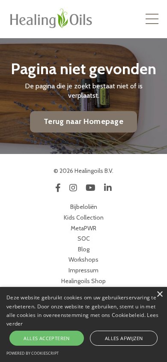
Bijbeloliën (83, 207)
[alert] (83, 324)
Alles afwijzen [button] (124, 338)
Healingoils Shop (83, 281)
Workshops (83, 259)
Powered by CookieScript (32, 353)
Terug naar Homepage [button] (83, 121)
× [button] (159, 294)
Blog (83, 249)
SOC (84, 238)
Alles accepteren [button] (46, 338)
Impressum (83, 270)
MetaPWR (83, 228)
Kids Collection (84, 217)
